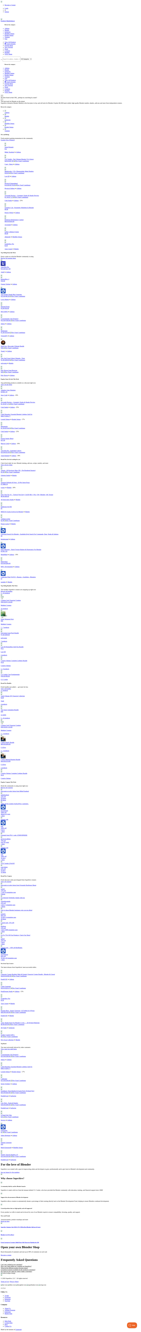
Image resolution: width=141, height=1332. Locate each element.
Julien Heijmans (5, 1135)
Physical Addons (10, 188)
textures (3, 914)
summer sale (4, 819)
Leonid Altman (5, 419)
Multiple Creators (6, 605)
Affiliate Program (10, 1310)
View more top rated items (9, 1049)
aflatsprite (7, 237)
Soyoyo (3, 1120)
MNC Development (7, 566)
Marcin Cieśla (5, 443)
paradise (3, 582)
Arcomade (8, 225)
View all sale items (6, 384)
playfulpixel (4, 810)
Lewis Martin (5, 299)
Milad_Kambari (9, 152)
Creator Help (8, 1323)
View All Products (10, 42)
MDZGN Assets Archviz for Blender (12, 512)
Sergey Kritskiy (5, 1084)
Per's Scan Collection (7, 1040)
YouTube (7, 1301)
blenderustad (4, 539)
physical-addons (6, 839)
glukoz (3, 324)
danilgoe (3, 926)
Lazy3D (7, 176)
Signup (7, 12)
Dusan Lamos (5, 524)
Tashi (2, 701)
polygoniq (4, 363)
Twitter (7, 1295)
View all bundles (6, 689)
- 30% (18, 443)
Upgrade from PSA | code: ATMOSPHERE (14, 835)
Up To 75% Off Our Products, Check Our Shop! (15, 935)
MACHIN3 (4, 311)
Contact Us (8, 1326)
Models (16, 249)
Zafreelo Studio (5, 475)
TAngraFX (4, 336)
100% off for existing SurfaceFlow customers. (15, 804)
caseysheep (4, 867)
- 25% (21, 200)
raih (2, 826)
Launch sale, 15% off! (7, 923)
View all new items (6, 465)
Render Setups (16, 419)
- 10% (16, 395)
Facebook (8, 1297)
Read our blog (5, 1221)
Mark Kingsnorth (6, 1147)
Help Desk (8, 1321)
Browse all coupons (7, 787)
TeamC (3, 351)
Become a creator (6, 1255)
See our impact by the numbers (10, 1172)
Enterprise (8, 1312)
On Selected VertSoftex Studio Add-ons (13, 898)
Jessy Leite (4, 395)
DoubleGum (4, 1096)
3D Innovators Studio (7, 499)
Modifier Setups (17, 237)
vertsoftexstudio (5, 901)
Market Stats (8, 1313)
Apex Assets (8, 249)
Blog (6, 1324)
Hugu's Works (9, 212)
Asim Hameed (5, 455)
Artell (2, 272)
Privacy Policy (14, 1281)
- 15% (21, 991)
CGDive (3, 747)
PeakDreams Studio (7, 991)
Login (6, 8)
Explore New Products (8, 140)
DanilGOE (4, 979)
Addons (18, 152)
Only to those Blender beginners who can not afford (16, 910)
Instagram (8, 1299)
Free (6, 39)
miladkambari (5, 795)
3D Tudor (4, 1028)
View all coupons (6, 881)
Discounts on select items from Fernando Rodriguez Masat (18, 885)
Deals (6, 49)
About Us (8, 1308)
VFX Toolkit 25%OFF (8, 863)
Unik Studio (8, 200)
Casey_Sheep (9, 164)
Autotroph (18, 1329)
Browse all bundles (6, 591)
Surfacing (11, 1028)
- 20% (13, 487)
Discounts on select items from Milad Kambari (15, 791)
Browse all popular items (8, 258)
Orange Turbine (5, 284)
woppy (3, 487)
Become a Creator (10, 5)
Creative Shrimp (6, 665)
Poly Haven (4, 375)
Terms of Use (5, 1281)
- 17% (23, 419)
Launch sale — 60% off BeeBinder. (11, 947)
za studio (3, 715)
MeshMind (4, 554)
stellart (3, 939)
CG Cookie (4, 679)
